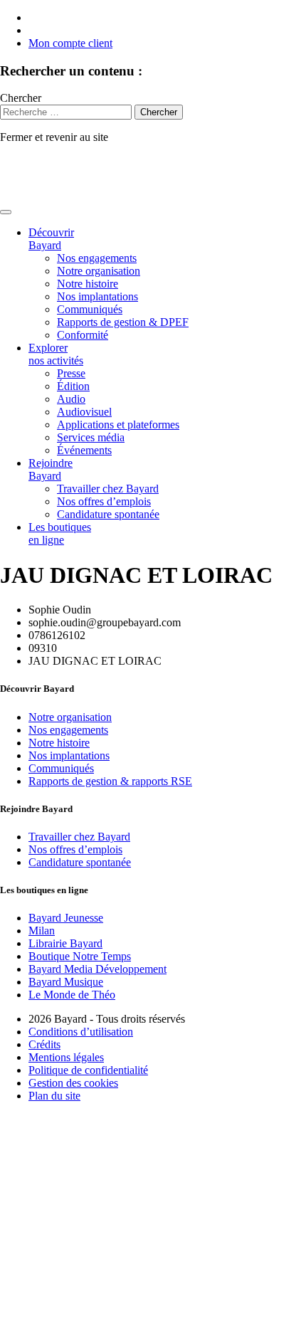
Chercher (20, 98)
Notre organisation (98, 271)
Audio (71, 399)
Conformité (82, 335)
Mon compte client (70, 43)
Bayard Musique (65, 982)
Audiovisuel (84, 412)
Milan (41, 930)
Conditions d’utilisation (80, 1032)
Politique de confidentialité (88, 1070)
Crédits (44, 1044)
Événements (84, 450)
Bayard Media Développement (97, 969)
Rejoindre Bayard (50, 469)
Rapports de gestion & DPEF (123, 322)
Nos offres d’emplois (104, 501)
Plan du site (54, 1096)
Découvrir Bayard (51, 238)
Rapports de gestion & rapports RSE (110, 781)
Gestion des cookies (73, 1083)
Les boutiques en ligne (59, 533)
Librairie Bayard (65, 943)
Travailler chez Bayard (108, 489)
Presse (71, 373)
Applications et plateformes (118, 424)
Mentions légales (66, 1057)
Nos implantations (97, 296)
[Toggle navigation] (5, 212)
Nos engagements (97, 258)
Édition (73, 386)
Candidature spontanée (108, 514)
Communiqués (89, 309)
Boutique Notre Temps (79, 956)
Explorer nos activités (55, 354)
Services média (91, 437)
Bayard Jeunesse (65, 918)
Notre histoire (87, 284)
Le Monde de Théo (71, 995)
